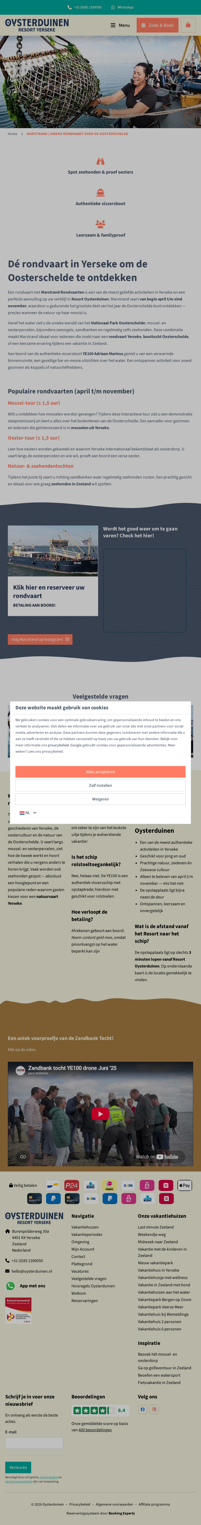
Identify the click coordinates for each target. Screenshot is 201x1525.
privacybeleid (58, 745)
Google (76, 745)
